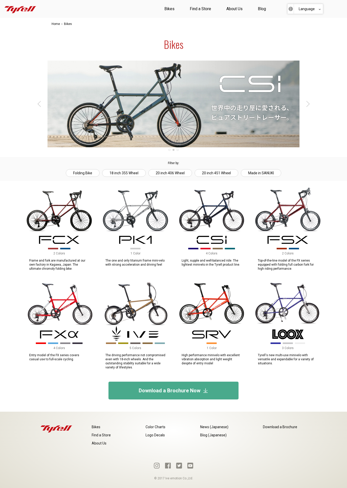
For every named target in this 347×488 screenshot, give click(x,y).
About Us (234, 8)
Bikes (169, 8)
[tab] (169, 150)
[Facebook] (168, 466)
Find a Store (200, 8)
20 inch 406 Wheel (170, 173)
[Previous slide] (39, 104)
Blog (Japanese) (213, 435)
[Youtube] (190, 466)
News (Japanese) (214, 427)
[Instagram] (157, 466)
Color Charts (155, 427)
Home (56, 24)
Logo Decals (155, 435)
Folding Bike (82, 173)
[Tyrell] (20, 9)
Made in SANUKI (261, 173)
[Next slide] (307, 104)
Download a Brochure (280, 427)
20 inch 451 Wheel (216, 173)
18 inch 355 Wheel (123, 173)
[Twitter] (179, 466)
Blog (262, 8)
